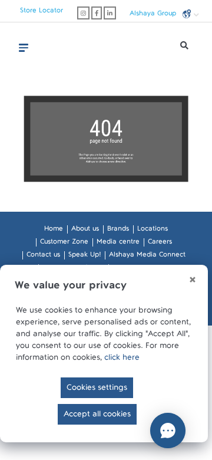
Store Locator (41, 12)
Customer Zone (64, 243)
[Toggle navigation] (23, 47)
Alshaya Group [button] (154, 15)
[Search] (184, 48)
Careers (160, 243)
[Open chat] (168, 430)
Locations (152, 230)
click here (122, 360)
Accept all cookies (97, 416)
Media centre (118, 243)
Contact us (43, 256)
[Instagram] (83, 12)
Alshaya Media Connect (147, 256)
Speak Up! (84, 256)
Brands (118, 230)
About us (85, 230)
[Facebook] (96, 12)
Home (53, 230)
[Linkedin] (110, 12)
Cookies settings (97, 390)
